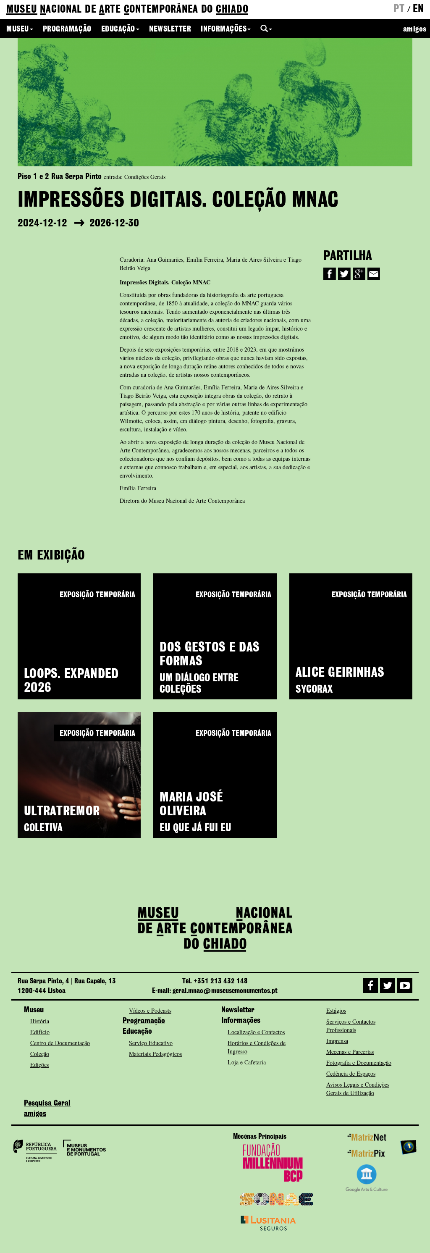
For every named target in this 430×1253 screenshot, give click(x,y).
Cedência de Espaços (350, 1073)
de (127, 10)
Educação (118, 29)
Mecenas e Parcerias (350, 1052)
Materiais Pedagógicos (155, 1054)
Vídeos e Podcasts (150, 1010)
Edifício (40, 1032)
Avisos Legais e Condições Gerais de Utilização (357, 1088)
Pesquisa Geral (47, 1103)
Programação (67, 29)
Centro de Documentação (60, 1043)
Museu (17, 29)
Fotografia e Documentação (358, 1062)
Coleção (39, 1054)
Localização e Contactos (256, 1032)
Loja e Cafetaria (247, 1062)
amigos (415, 29)
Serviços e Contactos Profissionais (350, 1025)
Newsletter (170, 29)
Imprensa (337, 1041)
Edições (39, 1065)
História (39, 1021)
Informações (223, 29)
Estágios (336, 1010)
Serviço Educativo (151, 1043)
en (418, 9)
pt (398, 9)
